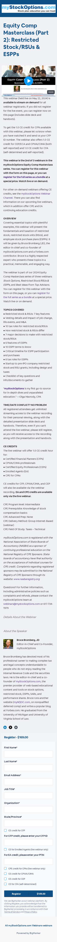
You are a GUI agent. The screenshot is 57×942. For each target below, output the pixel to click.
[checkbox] (5, 830)
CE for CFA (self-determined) (22, 884)
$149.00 (28, 893)
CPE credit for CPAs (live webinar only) (26, 868)
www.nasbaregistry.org (27, 579)
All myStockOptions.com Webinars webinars (28, 925)
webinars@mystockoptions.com (21, 604)
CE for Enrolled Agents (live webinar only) (28, 849)
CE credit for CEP (16, 879)
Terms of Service (12, 911)
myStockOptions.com (28, 681)
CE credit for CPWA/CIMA (21, 873)
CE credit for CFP (16, 830)
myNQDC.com (22, 702)
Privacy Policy (30, 911)
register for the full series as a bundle (24, 177)
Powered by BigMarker (29, 933)
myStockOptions (14, 388)
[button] (28, 80)
